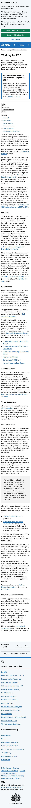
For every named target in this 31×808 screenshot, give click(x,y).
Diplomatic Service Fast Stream (17, 333)
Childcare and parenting (9, 682)
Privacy (9, 768)
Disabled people (7, 693)
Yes (19, 646)
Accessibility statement (9, 771)
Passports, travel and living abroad (13, 717)
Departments (6, 735)
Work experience (8, 128)
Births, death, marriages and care (13, 675)
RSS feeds (5, 589)
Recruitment (7, 120)
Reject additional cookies (15, 35)
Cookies (16, 768)
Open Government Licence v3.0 (12, 787)
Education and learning (9, 700)
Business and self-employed (11, 679)
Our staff (6, 118)
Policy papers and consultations (12, 749)
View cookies (15, 39)
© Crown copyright (15, 803)
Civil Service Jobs (7, 408)
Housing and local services (10, 710)
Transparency (6, 753)
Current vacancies (8, 126)
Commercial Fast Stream (11, 360)
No (27, 646)
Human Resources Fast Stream (14, 363)
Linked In (12, 587)
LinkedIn (21, 277)
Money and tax (6, 714)
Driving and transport (8, 696)
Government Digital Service (10, 778)
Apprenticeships (8, 123)
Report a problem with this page (15, 653)
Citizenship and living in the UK (12, 686)
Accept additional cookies (15, 30)
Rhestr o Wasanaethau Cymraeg (12, 776)
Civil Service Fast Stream (11, 516)
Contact (22, 771)
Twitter (5, 277)
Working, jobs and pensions (10, 724)
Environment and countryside (11, 707)
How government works (9, 756)
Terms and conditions (8, 773)
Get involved (5, 760)
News (3, 739)
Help (3, 768)
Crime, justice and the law (10, 689)
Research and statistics (9, 746)
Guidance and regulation (10, 742)
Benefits (4, 672)
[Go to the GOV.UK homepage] (8, 45)
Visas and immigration (9, 721)
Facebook (12, 277)
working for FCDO (13, 96)
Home (3, 50)
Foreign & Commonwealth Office (17, 50)
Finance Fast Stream (10, 357)
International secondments (11, 131)
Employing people (7, 703)
